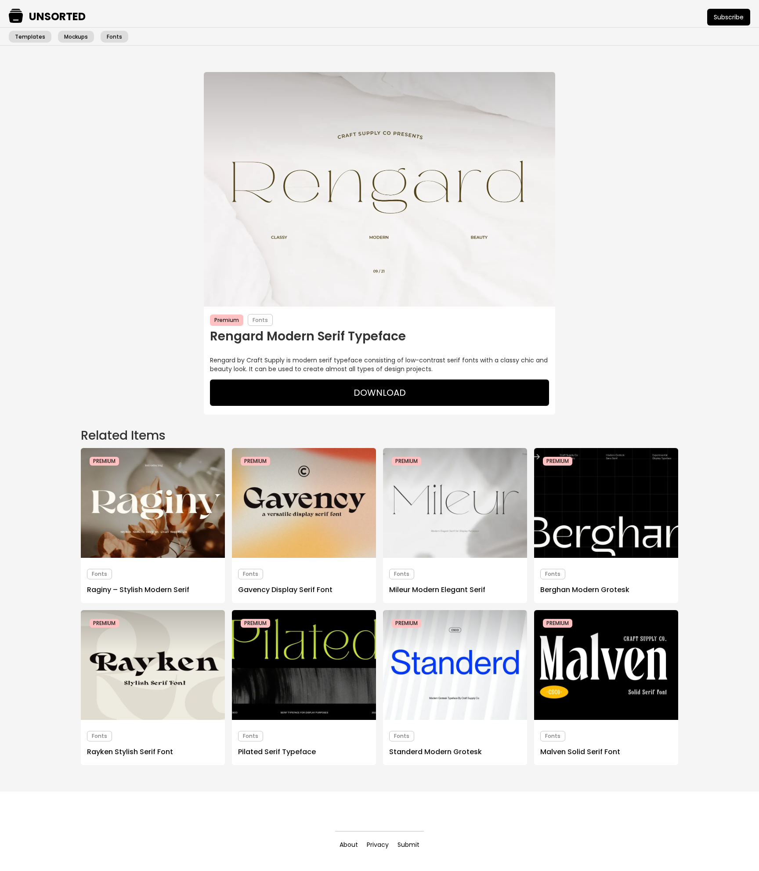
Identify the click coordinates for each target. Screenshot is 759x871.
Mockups (76, 36)
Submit (408, 844)
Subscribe (729, 17)
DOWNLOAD (380, 393)
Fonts (114, 36)
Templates (30, 36)
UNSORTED (57, 16)
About (349, 844)
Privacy (378, 844)
